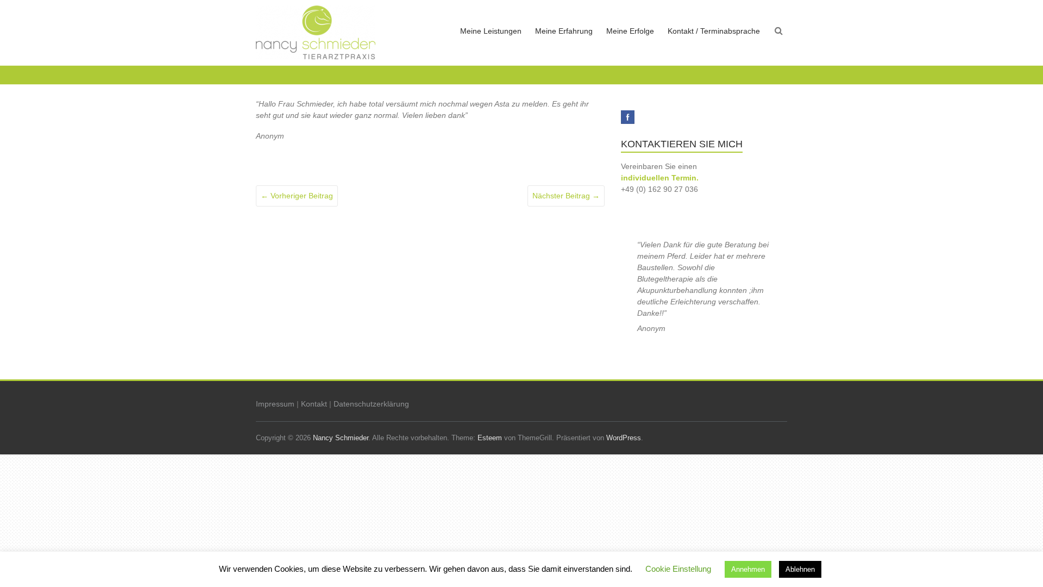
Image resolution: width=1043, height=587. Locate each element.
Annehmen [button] (748, 569)
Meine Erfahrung (564, 31)
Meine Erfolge (630, 31)
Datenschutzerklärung (371, 403)
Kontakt (314, 403)
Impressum (275, 403)
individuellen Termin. (660, 177)
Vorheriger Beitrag (297, 195)
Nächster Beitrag (566, 195)
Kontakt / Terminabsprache (714, 31)
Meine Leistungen (491, 31)
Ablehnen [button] (800, 569)
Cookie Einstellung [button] (678, 568)
